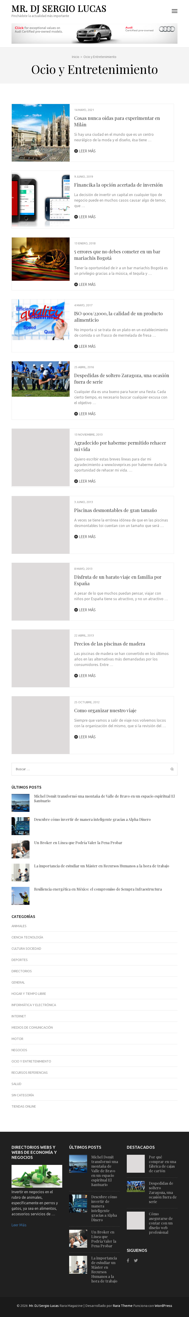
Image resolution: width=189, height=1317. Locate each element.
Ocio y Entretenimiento (31, 1061)
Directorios (22, 971)
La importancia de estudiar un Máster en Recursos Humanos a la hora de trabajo (101, 865)
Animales (19, 926)
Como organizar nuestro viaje (105, 710)
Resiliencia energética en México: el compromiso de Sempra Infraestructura (98, 889)
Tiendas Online (24, 1106)
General (18, 982)
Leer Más (19, 1225)
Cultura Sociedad (26, 948)
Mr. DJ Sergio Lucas (59, 8)
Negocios (19, 1050)
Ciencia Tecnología (27, 937)
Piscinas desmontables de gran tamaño (115, 510)
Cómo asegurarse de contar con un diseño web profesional (161, 1223)
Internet (19, 1016)
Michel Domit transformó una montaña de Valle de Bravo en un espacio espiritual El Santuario (104, 798)
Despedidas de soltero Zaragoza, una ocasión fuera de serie (163, 1192)
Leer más (87, 151)
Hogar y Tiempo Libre (29, 994)
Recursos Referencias (30, 1072)
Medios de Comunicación (32, 1027)
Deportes (20, 960)
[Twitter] (136, 1260)
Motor (17, 1039)
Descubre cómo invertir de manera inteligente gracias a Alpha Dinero (92, 819)
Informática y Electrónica (34, 1005)
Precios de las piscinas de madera (109, 643)
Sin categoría (23, 1095)
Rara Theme (123, 1306)
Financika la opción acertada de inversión (118, 185)
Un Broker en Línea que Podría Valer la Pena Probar (78, 842)
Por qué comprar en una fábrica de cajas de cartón (162, 1164)
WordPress (163, 1306)
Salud (16, 1084)
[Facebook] (128, 1260)
